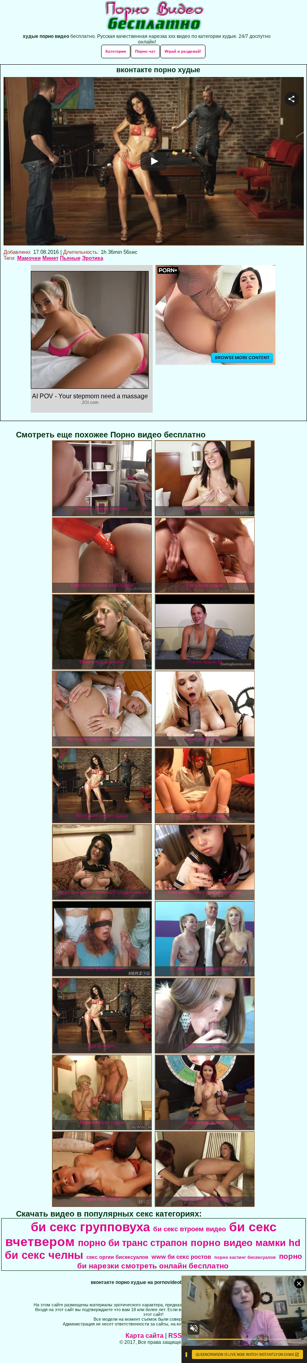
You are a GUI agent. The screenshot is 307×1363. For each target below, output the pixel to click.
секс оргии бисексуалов (117, 1257)
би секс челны (44, 1255)
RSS (175, 1335)
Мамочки (29, 258)
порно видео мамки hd (246, 1242)
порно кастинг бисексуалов (245, 1257)
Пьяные (70, 258)
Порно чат (145, 51)
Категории (116, 51)
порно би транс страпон (132, 1243)
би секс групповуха (90, 1227)
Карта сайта (144, 1335)
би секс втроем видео (189, 1229)
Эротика (92, 258)
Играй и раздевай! (183, 51)
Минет (50, 258)
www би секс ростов (181, 1257)
